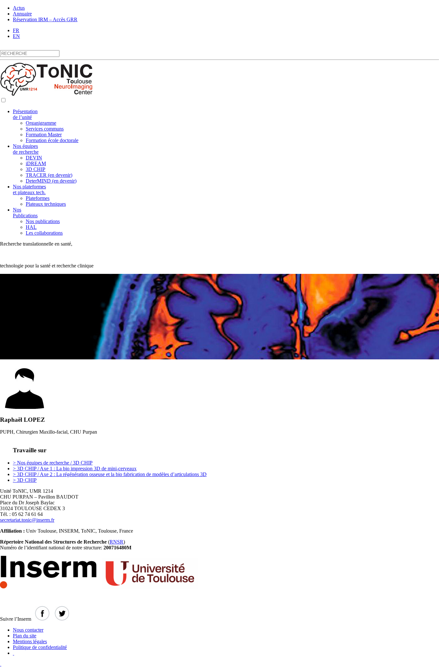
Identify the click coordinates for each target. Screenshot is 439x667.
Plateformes (37, 198)
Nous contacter (28, 630)
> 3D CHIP (25, 480)
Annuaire (22, 13)
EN (16, 36)
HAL (31, 227)
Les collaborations (44, 233)
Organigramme (41, 123)
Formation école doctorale (52, 140)
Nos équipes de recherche (26, 149)
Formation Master (44, 134)
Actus (19, 8)
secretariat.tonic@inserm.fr (27, 520)
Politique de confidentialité (40, 647)
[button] (3, 100)
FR (16, 30)
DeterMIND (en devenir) (51, 181)
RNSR (116, 542)
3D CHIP (35, 169)
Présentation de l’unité (25, 114)
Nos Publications (25, 212)
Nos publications (43, 221)
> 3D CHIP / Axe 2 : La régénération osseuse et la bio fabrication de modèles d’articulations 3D (110, 474)
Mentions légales (30, 641)
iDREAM (36, 163)
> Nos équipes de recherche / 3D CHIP (53, 462)
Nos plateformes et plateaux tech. (29, 189)
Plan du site (24, 635)
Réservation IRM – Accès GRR (45, 19)
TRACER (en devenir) (49, 175)
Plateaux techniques (46, 204)
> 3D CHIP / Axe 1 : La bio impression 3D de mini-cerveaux (75, 468)
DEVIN (34, 157)
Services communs (45, 128)
